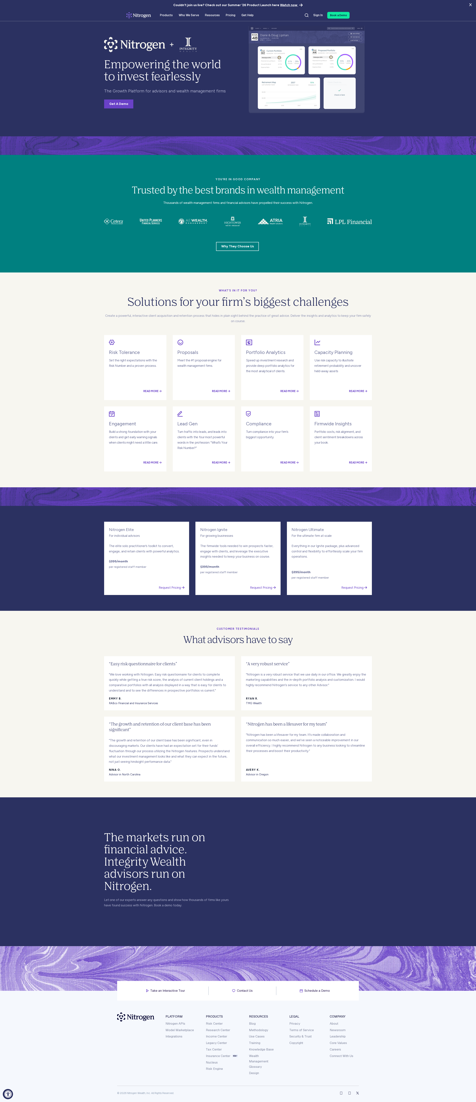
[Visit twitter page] (357, 1093)
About (334, 1023)
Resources (258, 1016)
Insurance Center (218, 1056)
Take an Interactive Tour (167, 991)
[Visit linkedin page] (349, 1093)
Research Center (218, 1030)
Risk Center (214, 1023)
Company (337, 1016)
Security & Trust (300, 1036)
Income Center (216, 1036)
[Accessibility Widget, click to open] (8, 1094)
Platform (174, 1016)
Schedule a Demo (317, 991)
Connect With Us (341, 1056)
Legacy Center (216, 1043)
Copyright (296, 1043)
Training (254, 1043)
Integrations (173, 1036)
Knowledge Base (261, 1049)
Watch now (289, 5)
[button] (338, 15)
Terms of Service (301, 1030)
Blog (252, 1023)
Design (254, 1073)
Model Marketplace (179, 1030)
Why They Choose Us (237, 246)
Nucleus (212, 1062)
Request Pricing (170, 587)
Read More (151, 391)
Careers (335, 1049)
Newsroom (338, 1030)
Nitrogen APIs (175, 1023)
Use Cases (257, 1036)
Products (214, 1016)
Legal (294, 1016)
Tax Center (214, 1049)
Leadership (338, 1036)
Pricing (230, 15)
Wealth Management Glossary (258, 1061)
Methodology (258, 1030)
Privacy (294, 1023)
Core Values (338, 1043)
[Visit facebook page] (341, 1093)
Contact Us (245, 991)
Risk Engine (214, 1069)
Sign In (318, 15)
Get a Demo (118, 104)
